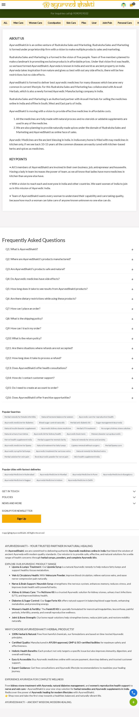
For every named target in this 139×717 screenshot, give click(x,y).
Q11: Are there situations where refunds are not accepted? (39, 348)
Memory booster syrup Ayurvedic (106, 434)
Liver (94, 22)
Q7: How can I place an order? (23, 308)
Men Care (18, 22)
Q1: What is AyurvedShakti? (22, 249)
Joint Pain (107, 22)
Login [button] (123, 6)
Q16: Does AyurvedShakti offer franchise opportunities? (38, 397)
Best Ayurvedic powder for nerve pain (51, 457)
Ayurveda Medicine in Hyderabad (19, 474)
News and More (12, 503)
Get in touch (10, 491)
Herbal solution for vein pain (17, 457)
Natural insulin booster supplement (20, 428)
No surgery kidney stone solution (115, 428)
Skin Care (71, 22)
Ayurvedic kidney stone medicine (56, 428)
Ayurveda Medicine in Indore (49, 480)
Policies (7, 497)
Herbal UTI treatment (86, 428)
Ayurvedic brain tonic (76, 434)
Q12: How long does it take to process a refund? (33, 358)
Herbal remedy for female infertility (20, 417)
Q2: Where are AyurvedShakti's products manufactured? (38, 259)
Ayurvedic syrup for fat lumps (17, 451)
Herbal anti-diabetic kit (80, 422)
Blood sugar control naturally (52, 422)
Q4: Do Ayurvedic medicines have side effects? (33, 278)
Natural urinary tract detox (16, 434)
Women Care (35, 22)
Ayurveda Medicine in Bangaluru (117, 474)
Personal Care (125, 22)
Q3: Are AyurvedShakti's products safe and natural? (35, 269)
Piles (84, 22)
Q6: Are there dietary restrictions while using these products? (41, 298)
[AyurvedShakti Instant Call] (133, 693)
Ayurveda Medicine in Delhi (80, 480)
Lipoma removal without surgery (86, 445)
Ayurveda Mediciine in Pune (85, 474)
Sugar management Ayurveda (109, 422)
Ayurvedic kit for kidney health (47, 434)
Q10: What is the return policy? (24, 338)
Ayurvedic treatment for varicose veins (53, 451)
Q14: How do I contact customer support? (30, 377)
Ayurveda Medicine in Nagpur (18, 480)
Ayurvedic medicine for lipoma (18, 445)
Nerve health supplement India (18, 440)
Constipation (54, 22)
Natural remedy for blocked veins (91, 451)
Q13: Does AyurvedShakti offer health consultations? (36, 367)
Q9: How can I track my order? (23, 328)
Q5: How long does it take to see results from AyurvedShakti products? (47, 288)
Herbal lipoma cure (113, 445)
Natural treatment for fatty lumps (51, 445)
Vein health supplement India (87, 457)
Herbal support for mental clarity (52, 440)
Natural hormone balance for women (57, 417)
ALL (5, 22)
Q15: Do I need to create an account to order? (32, 387)
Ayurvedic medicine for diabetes (19, 422)
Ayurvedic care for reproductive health (96, 417)
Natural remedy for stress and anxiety (88, 440)
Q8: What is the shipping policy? (24, 318)
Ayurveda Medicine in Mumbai (53, 474)
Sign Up (21, 518)
